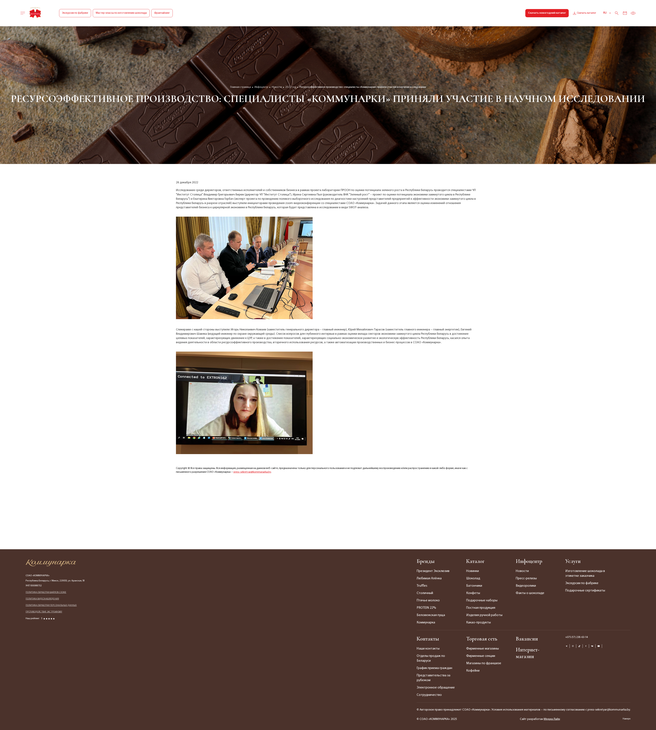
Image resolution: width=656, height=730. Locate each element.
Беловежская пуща (431, 615)
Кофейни (473, 670)
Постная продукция (480, 608)
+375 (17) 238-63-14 (576, 637)
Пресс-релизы (526, 578)
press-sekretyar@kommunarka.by (252, 472)
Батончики (474, 586)
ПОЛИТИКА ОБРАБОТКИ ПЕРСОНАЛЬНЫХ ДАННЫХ (51, 605)
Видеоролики (526, 586)
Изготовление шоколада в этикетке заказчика (585, 573)
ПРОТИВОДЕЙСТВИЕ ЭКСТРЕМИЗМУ (44, 612)
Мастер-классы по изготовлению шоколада (121, 13)
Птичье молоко (428, 600)
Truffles (422, 586)
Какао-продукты (478, 622)
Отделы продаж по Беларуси (431, 658)
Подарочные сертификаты (585, 590)
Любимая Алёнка (429, 578)
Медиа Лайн (552, 719)
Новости (522, 571)
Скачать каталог (586, 13)
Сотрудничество (429, 695)
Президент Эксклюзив (433, 571)
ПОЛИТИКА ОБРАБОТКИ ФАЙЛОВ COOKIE (46, 592)
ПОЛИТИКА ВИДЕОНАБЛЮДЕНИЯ (42, 599)
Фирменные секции (480, 656)
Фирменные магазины (482, 648)
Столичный (425, 593)
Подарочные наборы (481, 600)
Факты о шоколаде (530, 593)
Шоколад (473, 578)
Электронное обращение (436, 687)
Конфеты (473, 593)
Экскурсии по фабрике (75, 13)
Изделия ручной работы (484, 615)
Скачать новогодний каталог (547, 13)
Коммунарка (426, 622)
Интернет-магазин (527, 653)
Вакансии (527, 638)
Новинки (472, 571)
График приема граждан (434, 668)
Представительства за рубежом (433, 678)
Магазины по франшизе (483, 663)
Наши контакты (428, 648)
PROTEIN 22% (426, 608)
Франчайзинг (162, 13)
